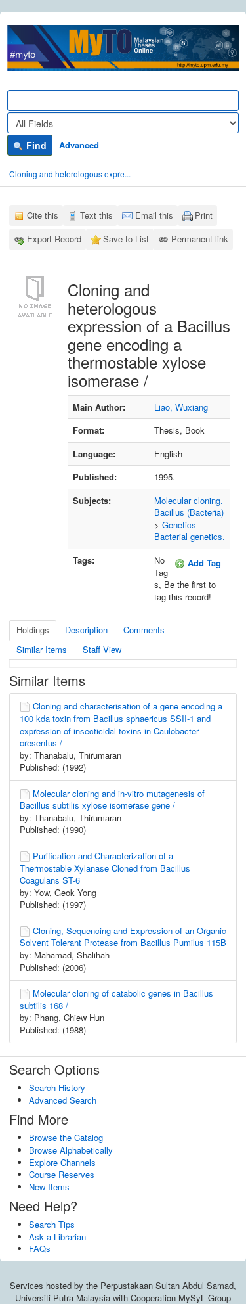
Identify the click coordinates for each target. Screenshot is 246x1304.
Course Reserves (61, 1174)
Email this (154, 215)
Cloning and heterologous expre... (70, 173)
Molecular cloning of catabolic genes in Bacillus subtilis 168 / (116, 999)
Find (35, 145)
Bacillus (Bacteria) (189, 512)
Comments (144, 629)
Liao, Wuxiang (181, 407)
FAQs (40, 1248)
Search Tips (52, 1224)
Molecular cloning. (188, 500)
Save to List (126, 239)
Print (204, 215)
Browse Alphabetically (71, 1150)
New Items (49, 1186)
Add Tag (203, 562)
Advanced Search (62, 1100)
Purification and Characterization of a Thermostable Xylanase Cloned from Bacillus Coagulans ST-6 (105, 867)
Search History (57, 1087)
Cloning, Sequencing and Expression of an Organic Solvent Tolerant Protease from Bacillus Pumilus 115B (123, 936)
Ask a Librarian (57, 1236)
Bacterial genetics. (189, 536)
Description (86, 629)
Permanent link (199, 239)
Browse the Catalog (66, 1137)
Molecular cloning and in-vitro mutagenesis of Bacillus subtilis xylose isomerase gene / (112, 799)
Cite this (42, 215)
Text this (96, 215)
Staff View (102, 649)
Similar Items (41, 649)
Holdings (32, 629)
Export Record (54, 239)
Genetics (179, 524)
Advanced (79, 145)
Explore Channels (62, 1162)
